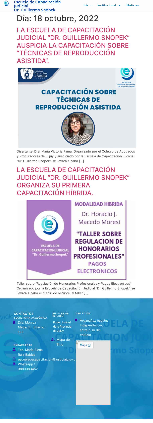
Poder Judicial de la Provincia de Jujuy (62, 326)
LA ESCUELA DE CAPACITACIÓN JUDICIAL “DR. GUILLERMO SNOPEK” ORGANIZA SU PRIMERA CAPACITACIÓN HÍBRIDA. (73, 181)
